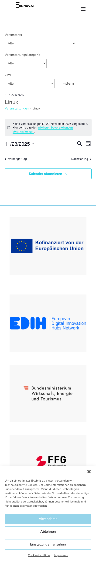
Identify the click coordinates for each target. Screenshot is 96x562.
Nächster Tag (79, 159)
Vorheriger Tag (17, 159)
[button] (89, 471)
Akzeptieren (48, 518)
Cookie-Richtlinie (39, 555)
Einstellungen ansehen (48, 544)
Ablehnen (48, 531)
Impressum (61, 555)
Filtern (68, 83)
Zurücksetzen (14, 95)
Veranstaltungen (17, 108)
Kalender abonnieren (45, 173)
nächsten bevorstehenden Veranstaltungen (43, 129)
